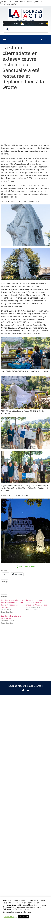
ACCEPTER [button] (24, 917)
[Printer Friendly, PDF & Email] (25, 566)
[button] (5, 39)
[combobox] (26, 29)
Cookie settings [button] (10, 917)
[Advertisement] (25, 117)
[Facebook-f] (23, 690)
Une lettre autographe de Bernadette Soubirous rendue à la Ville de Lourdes (36, 602)
